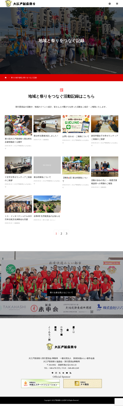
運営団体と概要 (55, 326)
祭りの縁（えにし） (49, 220)
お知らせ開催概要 (61, 328)
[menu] (109, 3)
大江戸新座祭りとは (73, 328)
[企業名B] (82, 383)
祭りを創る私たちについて (61, 293)
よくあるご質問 (49, 330)
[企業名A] (40, 383)
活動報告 (46, 139)
